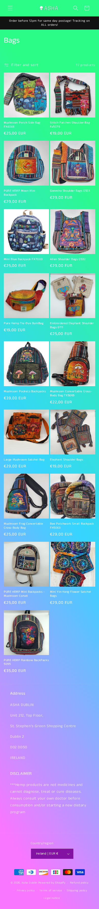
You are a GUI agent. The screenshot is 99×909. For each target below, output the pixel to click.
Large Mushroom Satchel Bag (24, 460)
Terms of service (50, 891)
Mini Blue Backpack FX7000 (23, 259)
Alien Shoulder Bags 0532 (68, 259)
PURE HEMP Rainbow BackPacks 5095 (26, 662)
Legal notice (52, 898)
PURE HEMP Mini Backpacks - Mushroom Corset (24, 594)
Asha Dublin (29, 883)
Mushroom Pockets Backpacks (25, 391)
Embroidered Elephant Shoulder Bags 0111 (72, 325)
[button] (10, 8)
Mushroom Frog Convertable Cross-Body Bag (23, 526)
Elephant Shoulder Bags (66, 460)
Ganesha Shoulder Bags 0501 (70, 191)
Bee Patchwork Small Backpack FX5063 (72, 526)
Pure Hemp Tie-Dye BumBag (23, 323)
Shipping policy (77, 891)
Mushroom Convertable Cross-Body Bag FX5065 (71, 393)
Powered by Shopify (51, 883)
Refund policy (79, 883)
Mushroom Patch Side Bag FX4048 (22, 125)
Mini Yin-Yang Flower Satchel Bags (70, 594)
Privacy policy (26, 891)
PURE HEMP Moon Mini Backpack (19, 193)
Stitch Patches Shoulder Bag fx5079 (70, 125)
